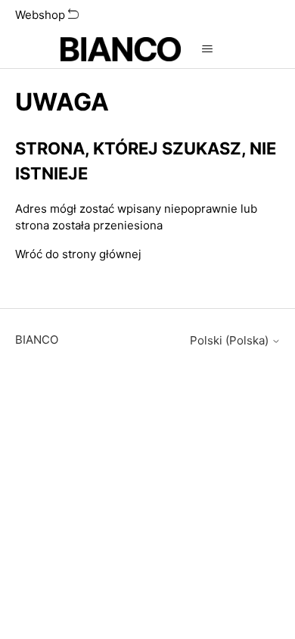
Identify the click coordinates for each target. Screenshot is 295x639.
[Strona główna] (121, 49)
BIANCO (36, 339)
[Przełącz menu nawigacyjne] (207, 49)
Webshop (41, 15)
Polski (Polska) (231, 340)
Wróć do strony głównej (78, 254)
